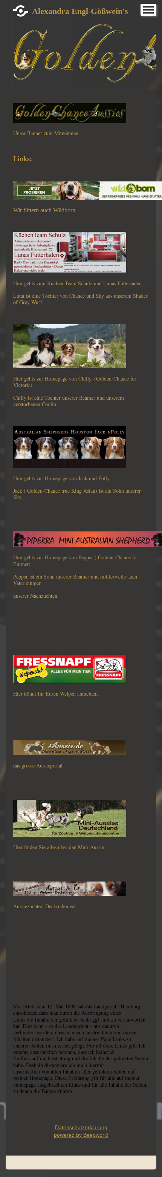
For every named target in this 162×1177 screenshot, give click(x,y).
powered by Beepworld (81, 1135)
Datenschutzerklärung (81, 1127)
